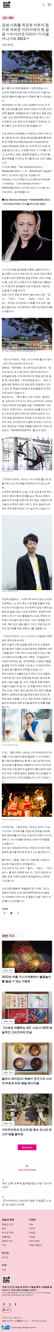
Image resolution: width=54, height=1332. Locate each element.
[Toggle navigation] (49, 4)
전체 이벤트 (34, 1240)
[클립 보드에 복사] (18, 913)
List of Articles (27, 1170)
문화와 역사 (7, 1240)
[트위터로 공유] (4, 912)
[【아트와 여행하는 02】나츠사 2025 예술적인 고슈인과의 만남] (27, 1013)
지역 (4, 1269)
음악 (4, 1228)
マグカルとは (37, 1320)
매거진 (5, 1257)
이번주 (32, 1228)
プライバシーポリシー (12, 1317)
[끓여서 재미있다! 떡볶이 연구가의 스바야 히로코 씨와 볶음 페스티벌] (27, 1064)
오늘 (31, 1224)
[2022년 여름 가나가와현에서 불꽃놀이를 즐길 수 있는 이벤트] (27, 962)
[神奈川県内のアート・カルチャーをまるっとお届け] (6, 4)
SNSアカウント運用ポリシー (15, 1320)
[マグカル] (6, 1279)
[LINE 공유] (11, 913)
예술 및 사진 (7, 1224)
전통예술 (6, 1236)
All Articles (27, 1147)
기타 (4, 1245)
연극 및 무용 (7, 1232)
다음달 (32, 1236)
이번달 (32, 1232)
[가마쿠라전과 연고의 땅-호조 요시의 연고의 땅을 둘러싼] (27, 1115)
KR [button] (7, 1309)
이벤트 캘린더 (35, 1245)
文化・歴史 (8, 17)
